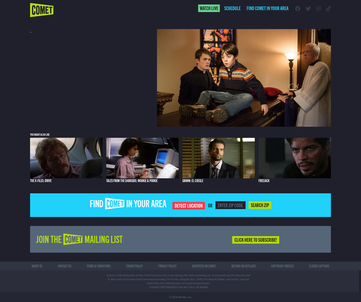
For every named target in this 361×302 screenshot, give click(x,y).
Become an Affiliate (243, 266)
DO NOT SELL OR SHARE (193, 287)
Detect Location (189, 205)
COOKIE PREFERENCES (163, 287)
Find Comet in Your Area (267, 8)
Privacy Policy (167, 266)
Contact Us (64, 266)
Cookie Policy (134, 266)
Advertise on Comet (204, 266)
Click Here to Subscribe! (255, 239)
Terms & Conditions (98, 266)
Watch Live (209, 8)
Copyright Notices (282, 266)
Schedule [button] (232, 8)
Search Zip (260, 204)
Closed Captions (319, 266)
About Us (37, 266)
